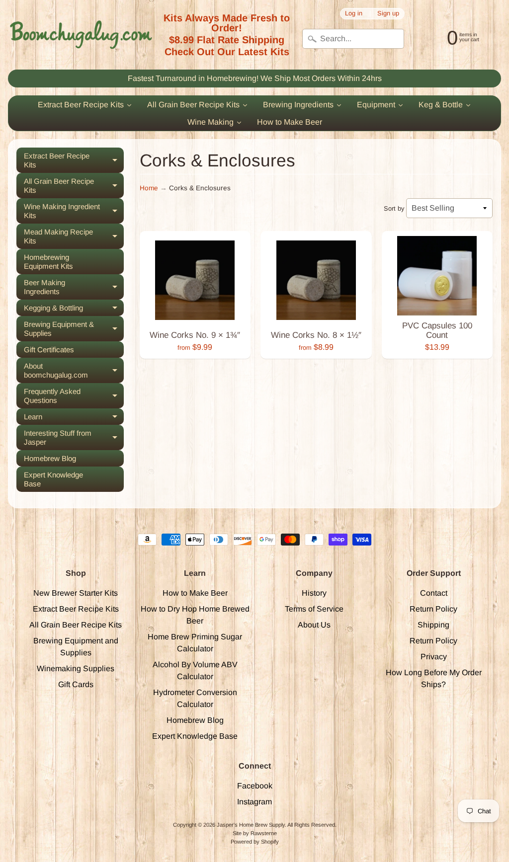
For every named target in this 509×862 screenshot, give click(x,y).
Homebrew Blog (50, 458)
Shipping (433, 625)
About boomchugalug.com (74, 371)
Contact (433, 593)
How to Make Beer (195, 593)
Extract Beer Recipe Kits (74, 160)
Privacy (434, 656)
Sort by (394, 208)
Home (149, 188)
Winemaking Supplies (75, 668)
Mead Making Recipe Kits (74, 236)
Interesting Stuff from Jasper (74, 438)
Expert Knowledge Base (53, 479)
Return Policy (433, 609)
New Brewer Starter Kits (75, 593)
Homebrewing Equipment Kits (48, 261)
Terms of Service (314, 609)
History (314, 593)
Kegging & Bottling (74, 310)
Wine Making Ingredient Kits (74, 211)
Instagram (254, 801)
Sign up (388, 13)
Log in (353, 13)
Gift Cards (75, 684)
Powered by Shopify (255, 842)
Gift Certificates (49, 349)
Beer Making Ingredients (74, 287)
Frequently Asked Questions (74, 396)
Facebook (254, 786)
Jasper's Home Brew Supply (251, 825)
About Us (314, 625)
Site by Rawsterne (255, 833)
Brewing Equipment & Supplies (74, 329)
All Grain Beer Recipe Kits (74, 186)
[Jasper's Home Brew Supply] (81, 35)
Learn (74, 418)
